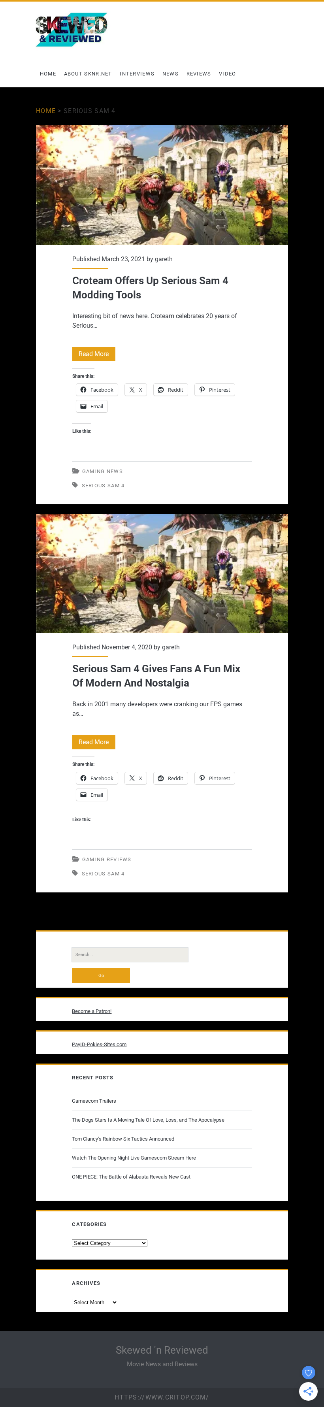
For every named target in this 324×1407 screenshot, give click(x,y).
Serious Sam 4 (103, 485)
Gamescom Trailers (94, 1101)
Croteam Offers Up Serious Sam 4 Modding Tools (162, 185)
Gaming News (102, 471)
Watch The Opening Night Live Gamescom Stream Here (134, 1158)
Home (48, 74)
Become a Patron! (91, 1011)
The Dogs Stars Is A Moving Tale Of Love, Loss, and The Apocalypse (148, 1120)
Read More (97, 355)
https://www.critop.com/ (162, 1397)
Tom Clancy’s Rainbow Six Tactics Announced (123, 1139)
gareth (164, 259)
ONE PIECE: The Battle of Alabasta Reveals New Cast (131, 1177)
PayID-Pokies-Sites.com (99, 1044)
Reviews (198, 74)
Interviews (137, 74)
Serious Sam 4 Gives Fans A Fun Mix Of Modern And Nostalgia (162, 574)
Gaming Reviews (107, 859)
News (170, 74)
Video (227, 74)
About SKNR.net (88, 74)
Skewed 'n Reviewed (162, 1350)
